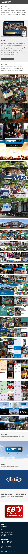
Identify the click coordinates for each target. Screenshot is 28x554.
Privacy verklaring (4, 548)
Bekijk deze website (6, 59)
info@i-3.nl (3, 535)
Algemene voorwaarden (6, 546)
